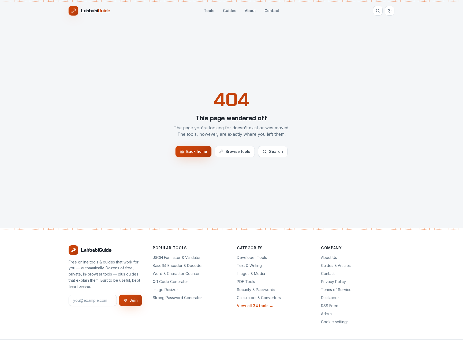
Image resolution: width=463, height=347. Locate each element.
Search (276, 151)
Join (133, 300)
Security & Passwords (256, 289)
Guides (229, 10)
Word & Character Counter (176, 273)
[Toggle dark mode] (389, 11)
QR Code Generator (170, 281)
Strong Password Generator (177, 297)
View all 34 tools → (255, 305)
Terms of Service (336, 289)
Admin (326, 313)
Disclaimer (330, 297)
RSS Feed (329, 305)
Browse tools (238, 151)
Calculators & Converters (259, 297)
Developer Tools (252, 257)
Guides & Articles (336, 265)
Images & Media (251, 273)
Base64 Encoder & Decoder (178, 265)
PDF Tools (246, 281)
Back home (196, 151)
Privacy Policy (333, 281)
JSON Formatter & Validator (177, 257)
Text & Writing (249, 265)
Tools (209, 10)
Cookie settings (335, 321)
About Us (329, 257)
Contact (271, 10)
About (250, 10)
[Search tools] (378, 11)
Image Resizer (165, 289)
